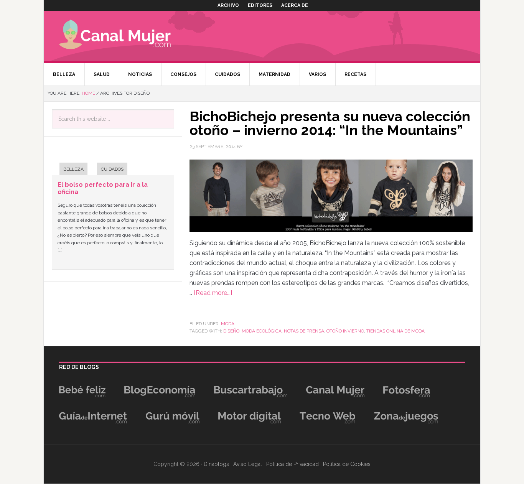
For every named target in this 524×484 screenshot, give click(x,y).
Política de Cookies (347, 464)
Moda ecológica (262, 331)
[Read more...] (213, 292)
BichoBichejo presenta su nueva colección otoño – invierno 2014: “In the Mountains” (329, 123)
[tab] (69, 170)
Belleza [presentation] (73, 169)
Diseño (231, 331)
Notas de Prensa (304, 331)
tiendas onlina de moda (395, 331)
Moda (227, 323)
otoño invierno (345, 331)
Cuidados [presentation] (112, 169)
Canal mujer (126, 36)
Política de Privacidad (292, 464)
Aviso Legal (247, 464)
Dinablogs (216, 464)
